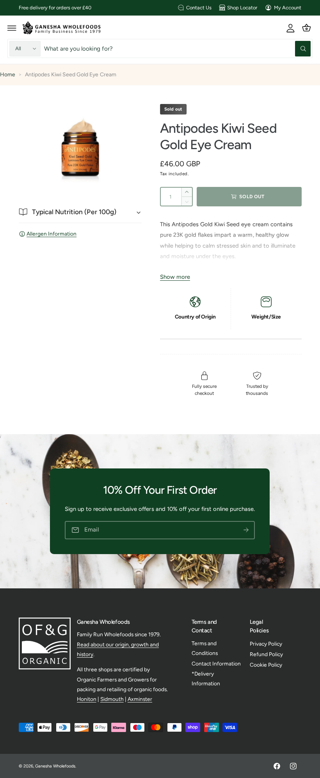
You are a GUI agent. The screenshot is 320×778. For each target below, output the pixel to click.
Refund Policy (266, 654)
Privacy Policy (266, 644)
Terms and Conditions (205, 648)
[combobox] (177, 48)
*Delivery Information (206, 678)
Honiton (86, 699)
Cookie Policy (266, 665)
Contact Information (216, 663)
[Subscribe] (246, 530)
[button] (12, 27)
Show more (175, 276)
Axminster (140, 699)
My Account (287, 8)
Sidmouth (112, 699)
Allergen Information (51, 234)
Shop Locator (242, 8)
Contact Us (199, 8)
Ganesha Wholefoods (55, 766)
